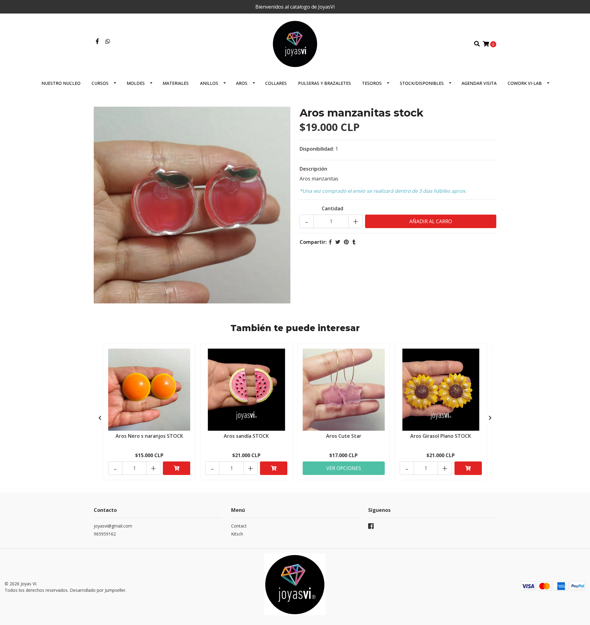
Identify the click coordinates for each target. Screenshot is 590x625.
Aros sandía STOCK (246, 436)
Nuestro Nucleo (61, 83)
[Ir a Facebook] (97, 41)
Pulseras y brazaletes (324, 83)
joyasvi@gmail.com (113, 526)
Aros (241, 83)
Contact (239, 526)
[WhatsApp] (108, 41)
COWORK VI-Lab (525, 83)
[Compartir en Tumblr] (354, 242)
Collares (276, 83)
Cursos (100, 83)
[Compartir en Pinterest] (346, 242)
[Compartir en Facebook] (330, 242)
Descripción (313, 168)
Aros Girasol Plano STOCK (440, 436)
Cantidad (332, 208)
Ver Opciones (343, 468)
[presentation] (100, 418)
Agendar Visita (479, 83)
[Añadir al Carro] (176, 468)
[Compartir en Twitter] (337, 242)
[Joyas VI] (295, 43)
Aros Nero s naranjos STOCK (149, 436)
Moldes (136, 83)
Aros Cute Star (343, 436)
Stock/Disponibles (422, 83)
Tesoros (372, 83)
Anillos (209, 83)
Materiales (176, 83)
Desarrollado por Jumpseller (97, 590)
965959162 (105, 534)
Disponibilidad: (317, 148)
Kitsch (237, 534)
